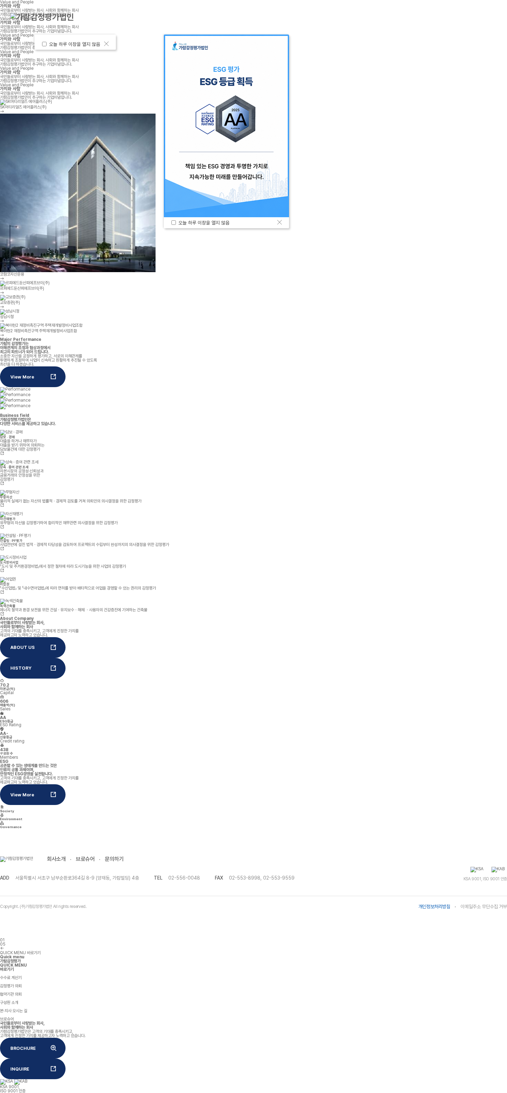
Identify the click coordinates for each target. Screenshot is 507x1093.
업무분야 (204, 17)
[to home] (42, 17)
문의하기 (114, 859)
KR (441, 17)
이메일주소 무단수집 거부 (483, 906)
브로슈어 (85, 859)
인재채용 (403, 17)
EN (454, 17)
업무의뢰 (134, 17)
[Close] (106, 43)
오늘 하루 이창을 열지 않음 (76, 44)
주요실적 (273, 17)
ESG (338, 17)
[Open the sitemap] (487, 17)
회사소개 (56, 859)
